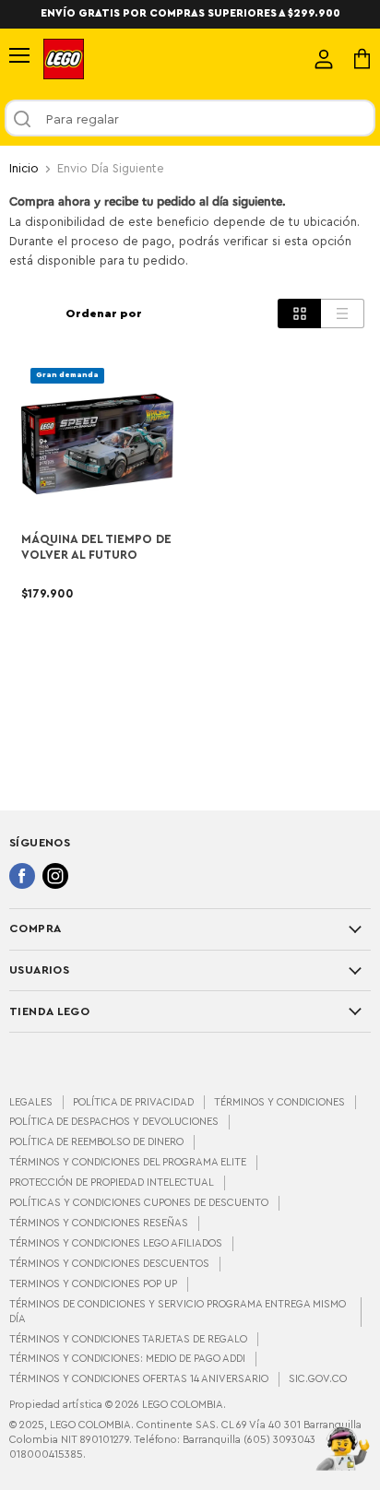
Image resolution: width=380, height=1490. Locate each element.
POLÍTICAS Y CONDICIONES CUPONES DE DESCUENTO (138, 1203)
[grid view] (299, 313)
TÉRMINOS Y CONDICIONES (279, 1102)
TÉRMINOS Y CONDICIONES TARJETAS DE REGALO (128, 1339)
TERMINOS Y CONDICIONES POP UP (93, 1284)
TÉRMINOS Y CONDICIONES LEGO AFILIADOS (115, 1243)
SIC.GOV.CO (318, 1379)
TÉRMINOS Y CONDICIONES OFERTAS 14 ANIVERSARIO (138, 1379)
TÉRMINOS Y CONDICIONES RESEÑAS (98, 1223)
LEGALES (31, 1102)
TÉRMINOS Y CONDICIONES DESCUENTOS (109, 1264)
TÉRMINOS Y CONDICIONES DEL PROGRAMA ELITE (127, 1162)
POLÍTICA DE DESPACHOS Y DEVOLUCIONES (114, 1122)
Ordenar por (103, 313)
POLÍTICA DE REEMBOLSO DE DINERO (96, 1142)
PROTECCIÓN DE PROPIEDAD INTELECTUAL (111, 1182)
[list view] (342, 313)
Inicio (24, 168)
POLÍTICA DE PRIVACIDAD (133, 1102)
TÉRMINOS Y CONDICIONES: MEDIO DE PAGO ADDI (127, 1359)
